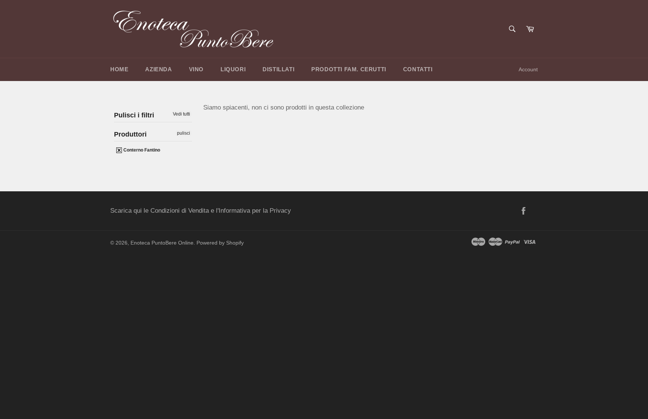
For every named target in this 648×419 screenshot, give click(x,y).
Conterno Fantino (141, 150)
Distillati (278, 69)
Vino (196, 69)
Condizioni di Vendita (179, 210)
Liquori (233, 69)
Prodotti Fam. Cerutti (348, 69)
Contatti (418, 69)
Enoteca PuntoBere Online (162, 243)
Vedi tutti (181, 114)
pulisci (183, 133)
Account (528, 69)
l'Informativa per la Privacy (253, 210)
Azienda (158, 69)
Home (119, 69)
